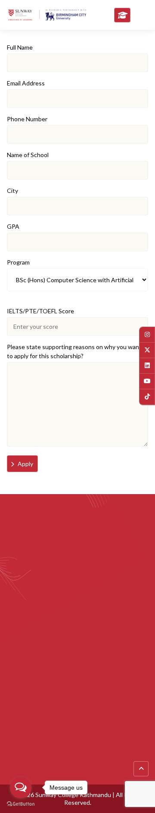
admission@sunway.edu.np (55, 674)
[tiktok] (147, 396)
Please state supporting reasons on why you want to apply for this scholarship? (74, 351)
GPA (13, 226)
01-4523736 (73, 689)
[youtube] (147, 381)
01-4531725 (35, 689)
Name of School (28, 154)
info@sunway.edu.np (46, 664)
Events (16, 748)
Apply (25, 463)
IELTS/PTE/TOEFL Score (40, 311)
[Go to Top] (141, 768)
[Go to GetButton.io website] (20, 804)
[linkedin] (147, 365)
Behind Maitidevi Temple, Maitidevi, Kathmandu (82, 650)
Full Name (20, 47)
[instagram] (147, 334)
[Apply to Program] (122, 15)
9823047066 (113, 689)
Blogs (14, 734)
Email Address (26, 83)
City (12, 190)
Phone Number (27, 119)
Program (18, 262)
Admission (21, 762)
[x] (147, 350)
